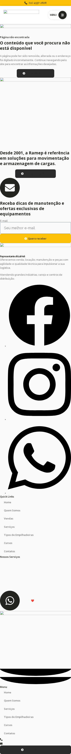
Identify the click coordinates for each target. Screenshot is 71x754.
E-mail (4, 221)
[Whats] (39, 493)
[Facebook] (39, 346)
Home (7, 502)
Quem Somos (12, 510)
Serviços (9, 527)
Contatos (9, 551)
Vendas (8, 518)
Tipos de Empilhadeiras (19, 535)
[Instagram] (39, 419)
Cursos (8, 543)
